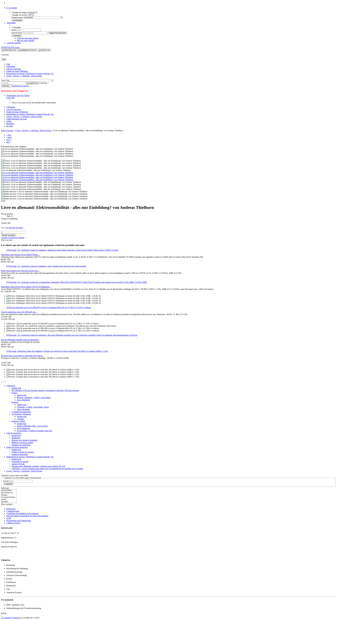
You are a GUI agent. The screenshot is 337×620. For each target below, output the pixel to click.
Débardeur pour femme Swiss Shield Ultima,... (20, 254)
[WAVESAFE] (10, 47)
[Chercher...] (32, 83)
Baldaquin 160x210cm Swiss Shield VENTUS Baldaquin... (26, 287)
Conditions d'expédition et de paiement (22, 513)
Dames (14, 393)
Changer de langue (20, 12)
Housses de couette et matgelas (24, 440)
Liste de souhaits (13, 43)
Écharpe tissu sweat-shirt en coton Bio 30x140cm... (22, 356)
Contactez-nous (12, 511)
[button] (11, 8)
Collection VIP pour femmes (67, 390)
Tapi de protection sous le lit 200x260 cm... (19, 312)
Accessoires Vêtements (21, 414)
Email (5, 481)
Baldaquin (16, 438)
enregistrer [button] (11, 23)
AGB (8, 518)
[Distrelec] (8, 502)
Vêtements (10, 66)
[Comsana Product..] (8, 497)
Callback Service (13, 523)
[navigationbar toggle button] (9, 50)
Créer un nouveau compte (27, 38)
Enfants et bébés (18, 421)
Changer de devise (20, 15)
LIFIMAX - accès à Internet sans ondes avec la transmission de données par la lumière (47, 468)
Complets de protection (21, 412)
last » (8, 142)
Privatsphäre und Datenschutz (18, 520)
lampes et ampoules (20, 454)
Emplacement (17, 17)
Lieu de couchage (13, 69)
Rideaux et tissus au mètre (22, 442)
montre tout (16, 388)
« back (9, 137)
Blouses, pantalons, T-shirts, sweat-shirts (33, 397)
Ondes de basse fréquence (17, 71)
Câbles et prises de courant (23, 452)
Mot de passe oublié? (25, 40)
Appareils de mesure (20, 461)
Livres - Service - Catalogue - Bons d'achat (24, 76)
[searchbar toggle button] (44, 50)
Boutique (16, 119)
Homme (15, 402)
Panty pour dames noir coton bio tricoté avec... (20, 271)
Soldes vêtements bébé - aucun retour (32, 426)
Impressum (10, 509)
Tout (8, 64)
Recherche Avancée (20, 86)
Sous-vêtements (23, 400)
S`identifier (8, 484)
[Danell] (8, 499)
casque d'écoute (18, 464)
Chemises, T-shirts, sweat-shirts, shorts (33, 407)
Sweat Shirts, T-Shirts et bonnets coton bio (34, 431)
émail (14, 30)
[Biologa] (8, 495)
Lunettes (20, 419)
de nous (23, 119)
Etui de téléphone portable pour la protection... (20, 339)
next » (8, 140)
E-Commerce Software (10, 618)
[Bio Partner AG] (8, 493)
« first (8, 135)
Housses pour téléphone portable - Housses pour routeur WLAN (38, 466)
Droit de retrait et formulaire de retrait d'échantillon (27, 516)
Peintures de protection (21, 445)
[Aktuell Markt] (8, 490)
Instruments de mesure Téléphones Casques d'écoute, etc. (30, 73)
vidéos (9, 119)
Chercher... (44, 83)
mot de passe (17, 33)
